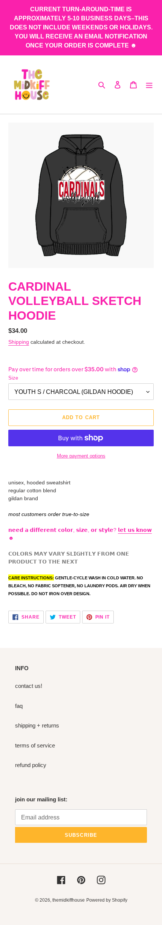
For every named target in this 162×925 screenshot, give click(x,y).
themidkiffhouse (68, 900)
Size (13, 378)
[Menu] (149, 85)
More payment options (81, 456)
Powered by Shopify (106, 900)
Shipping (18, 342)
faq (19, 706)
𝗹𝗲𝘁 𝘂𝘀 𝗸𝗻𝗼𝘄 (135, 530)
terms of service (35, 745)
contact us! (28, 686)
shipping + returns (37, 725)
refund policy (30, 765)
